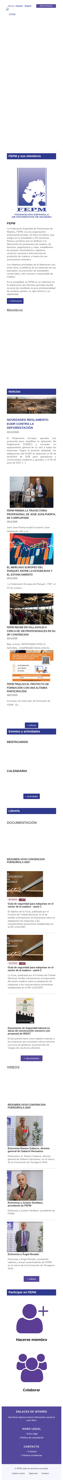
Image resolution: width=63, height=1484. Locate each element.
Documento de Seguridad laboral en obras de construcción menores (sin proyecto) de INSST (29, 1031)
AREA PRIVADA (46, 6)
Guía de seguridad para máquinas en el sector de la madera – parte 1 (30, 905)
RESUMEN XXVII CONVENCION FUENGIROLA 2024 (26, 861)
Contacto (32, 1451)
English (28, 6)
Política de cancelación (32, 1437)
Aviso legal (32, 1433)
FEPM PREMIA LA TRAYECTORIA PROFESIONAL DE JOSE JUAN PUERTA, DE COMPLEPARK (31, 514)
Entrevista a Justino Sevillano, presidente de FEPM (25, 1204)
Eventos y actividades (24, 731)
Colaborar (31, 1390)
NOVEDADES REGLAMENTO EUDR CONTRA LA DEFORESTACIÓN (27, 423)
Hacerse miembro (31, 1340)
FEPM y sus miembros (25, 156)
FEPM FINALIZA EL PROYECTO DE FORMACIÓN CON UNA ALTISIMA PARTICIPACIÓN (28, 688)
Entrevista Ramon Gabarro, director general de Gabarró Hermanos (29, 1150)
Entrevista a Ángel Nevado (23, 1254)
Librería (14, 811)
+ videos (31, 1279)
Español (19, 6)
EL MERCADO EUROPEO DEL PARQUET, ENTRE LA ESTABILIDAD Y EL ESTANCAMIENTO (29, 571)
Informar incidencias (32, 1455)
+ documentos (31, 1058)
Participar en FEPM (22, 1292)
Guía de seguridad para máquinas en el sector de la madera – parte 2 (30, 969)
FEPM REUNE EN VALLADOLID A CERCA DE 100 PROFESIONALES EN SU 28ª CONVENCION (31, 631)
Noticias (14, 391)
